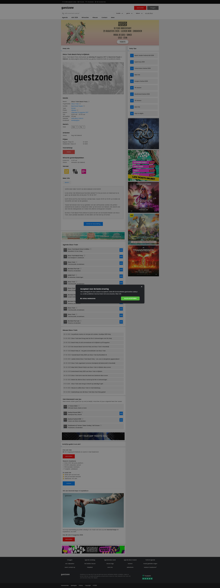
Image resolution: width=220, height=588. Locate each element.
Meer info (118, 294)
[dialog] (110, 294)
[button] (87, 298)
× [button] (141, 286)
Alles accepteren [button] (130, 298)
